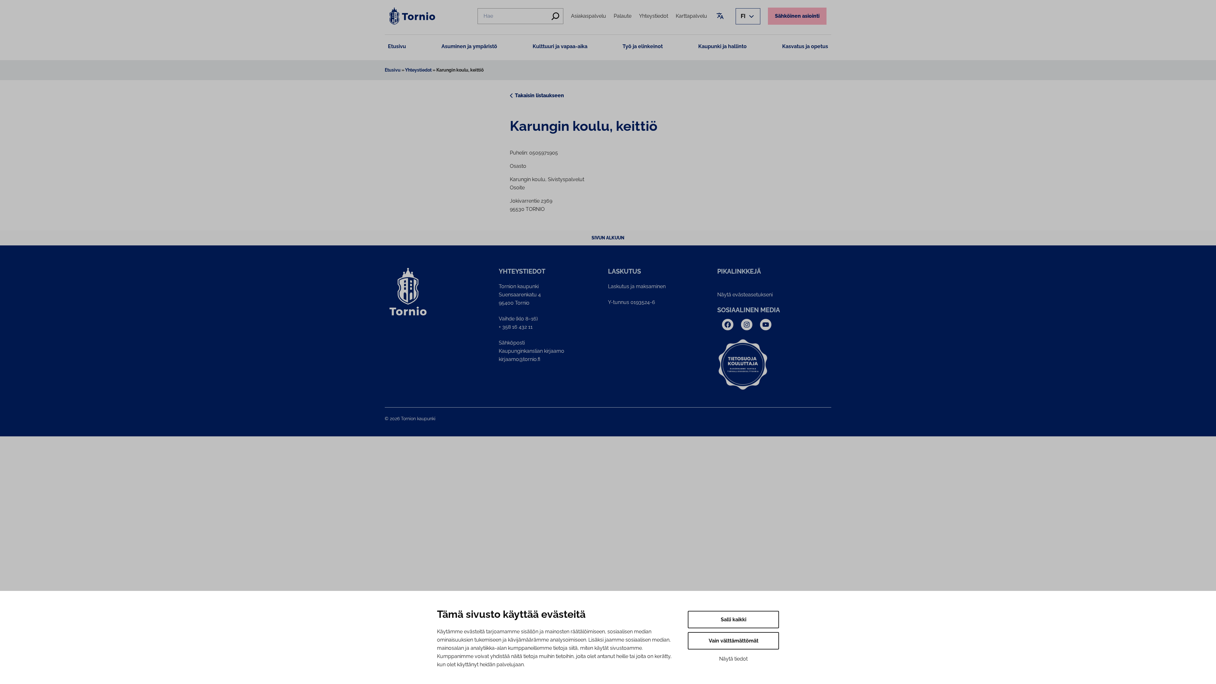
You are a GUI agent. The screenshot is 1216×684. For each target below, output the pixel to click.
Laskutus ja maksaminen (637, 286)
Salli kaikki (733, 620)
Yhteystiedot (418, 70)
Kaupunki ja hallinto (722, 46)
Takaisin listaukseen (539, 95)
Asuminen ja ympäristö (469, 46)
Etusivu (397, 46)
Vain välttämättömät (733, 641)
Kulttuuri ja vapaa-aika (560, 46)
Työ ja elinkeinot (643, 46)
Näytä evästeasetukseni (745, 295)
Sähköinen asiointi (797, 16)
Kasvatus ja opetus (805, 46)
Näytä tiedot (733, 659)
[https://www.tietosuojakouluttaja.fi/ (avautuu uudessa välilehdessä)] (743, 364)
